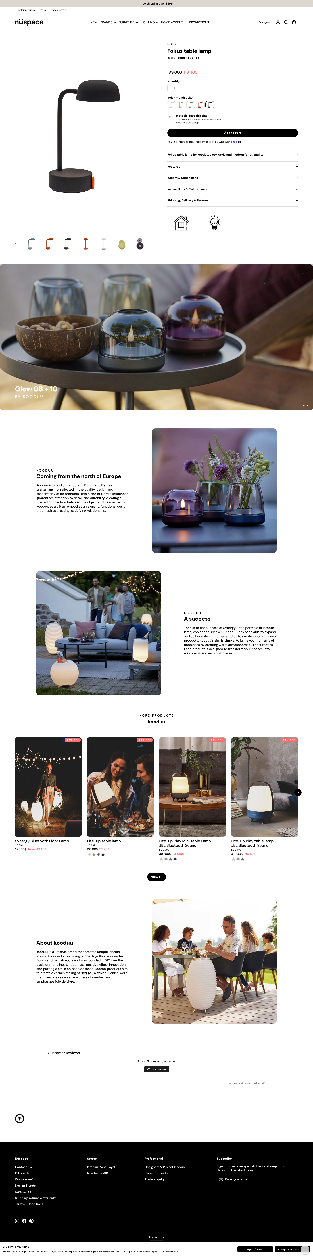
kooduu (173, 44)
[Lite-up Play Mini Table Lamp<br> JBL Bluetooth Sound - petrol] (170, 859)
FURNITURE (127, 22)
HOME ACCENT (172, 22)
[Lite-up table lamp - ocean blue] (103, 854)
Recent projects (156, 1173)
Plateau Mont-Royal (101, 1167)
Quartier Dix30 (97, 1173)
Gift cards (22, 1173)
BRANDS (106, 22)
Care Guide (23, 1192)
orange (200, 104)
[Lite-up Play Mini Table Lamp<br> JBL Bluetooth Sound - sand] (161, 859)
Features (173, 166)
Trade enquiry (155, 1179)
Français (264, 22)
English (154, 1237)
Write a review (156, 1069)
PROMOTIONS (199, 22)
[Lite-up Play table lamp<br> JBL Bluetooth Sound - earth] (238, 859)
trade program (58, 10)
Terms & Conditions (29, 1204)
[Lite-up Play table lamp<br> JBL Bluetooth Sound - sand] (233, 859)
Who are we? (24, 1179)
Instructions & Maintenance (187, 189)
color (180, 97)
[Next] (298, 792)
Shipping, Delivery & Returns (187, 200)
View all (156, 877)
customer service (26, 10)
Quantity (173, 81)
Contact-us (23, 1167)
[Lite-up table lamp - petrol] (98, 854)
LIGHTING (148, 22)
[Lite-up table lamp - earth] (93, 854)
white (171, 104)
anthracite (210, 104)
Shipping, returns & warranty (35, 1198)
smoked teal (191, 104)
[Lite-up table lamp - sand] (89, 854)
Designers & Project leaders (165, 1167)
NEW (93, 22)
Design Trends (25, 1186)
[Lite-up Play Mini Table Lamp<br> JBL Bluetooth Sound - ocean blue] (175, 859)
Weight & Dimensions (182, 178)
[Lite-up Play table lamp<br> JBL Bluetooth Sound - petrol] (242, 859)
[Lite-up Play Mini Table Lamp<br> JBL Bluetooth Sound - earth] (166, 859)
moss (181, 104)
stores (43, 10)
